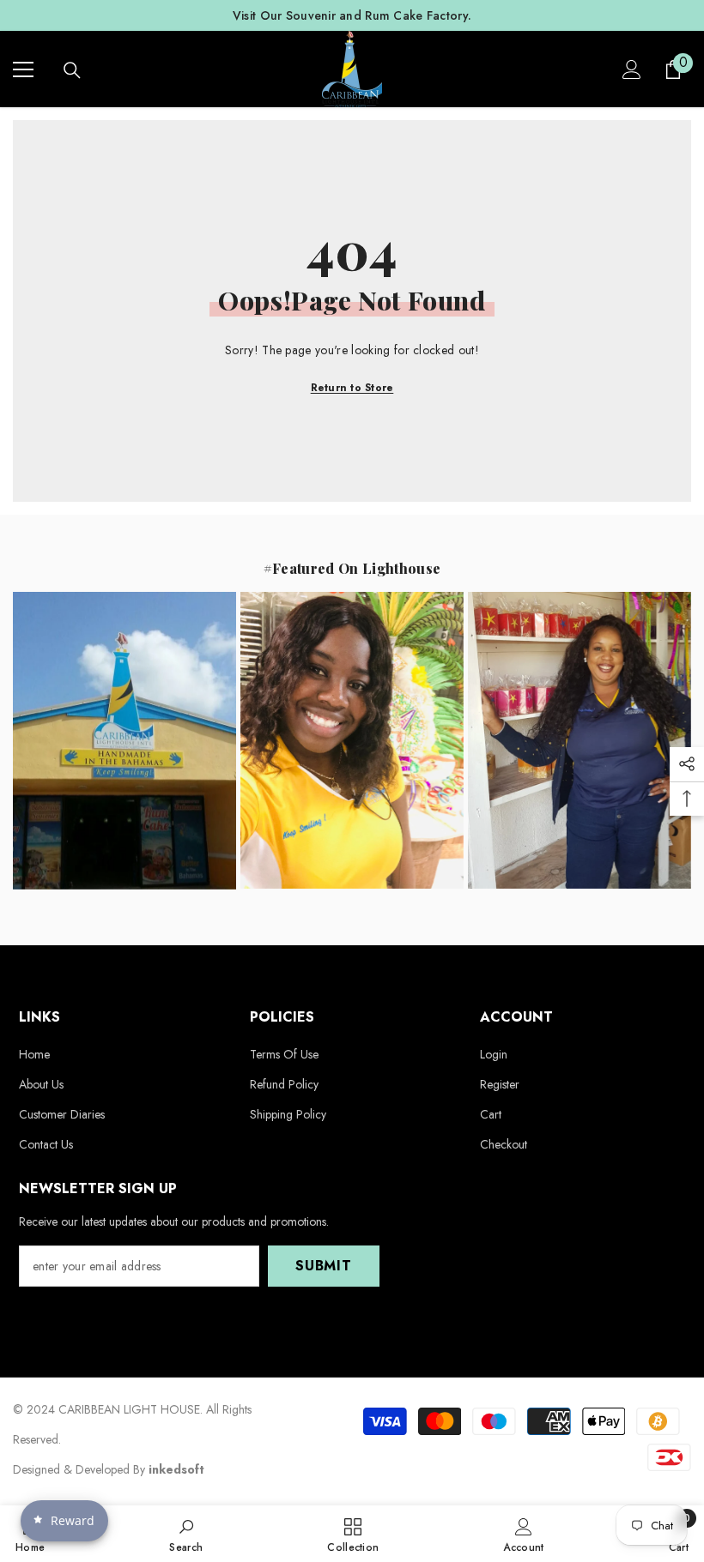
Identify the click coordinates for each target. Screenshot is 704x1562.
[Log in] (631, 69)
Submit (323, 1266)
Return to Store (352, 387)
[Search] (72, 70)
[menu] (23, 69)
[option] (352, 15)
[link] (185, 1534)
